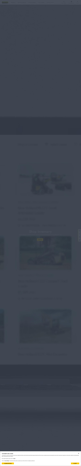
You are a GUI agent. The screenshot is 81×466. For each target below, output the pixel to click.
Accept (75, 463)
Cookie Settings (8, 463)
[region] (40, 458)
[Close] (78, 453)
